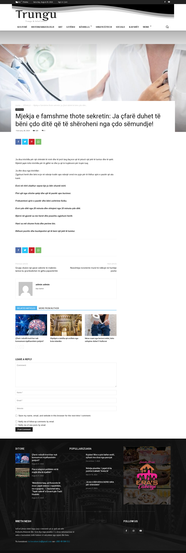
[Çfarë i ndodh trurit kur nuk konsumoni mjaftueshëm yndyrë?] (31, 325)
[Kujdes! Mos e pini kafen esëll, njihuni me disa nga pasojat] (76, 458)
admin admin (43, 284)
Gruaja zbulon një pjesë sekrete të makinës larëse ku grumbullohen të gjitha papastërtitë (36, 269)
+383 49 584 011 (62, 541)
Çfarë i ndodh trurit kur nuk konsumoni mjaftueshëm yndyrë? (44, 457)
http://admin (40, 288)
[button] (167, 27)
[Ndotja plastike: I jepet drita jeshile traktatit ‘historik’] (76, 472)
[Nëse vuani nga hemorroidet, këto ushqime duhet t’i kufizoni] (101, 325)
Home (17, 105)
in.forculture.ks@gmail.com (40, 541)
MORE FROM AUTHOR (49, 308)
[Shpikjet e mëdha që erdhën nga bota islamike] (66, 325)
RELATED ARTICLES (26, 308)
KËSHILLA (27, 105)
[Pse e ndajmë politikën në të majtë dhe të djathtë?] (22, 473)
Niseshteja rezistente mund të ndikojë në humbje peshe (93, 269)
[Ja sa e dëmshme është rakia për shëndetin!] (76, 485)
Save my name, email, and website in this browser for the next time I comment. (54, 415)
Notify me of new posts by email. (32, 425)
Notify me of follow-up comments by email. (36, 422)
